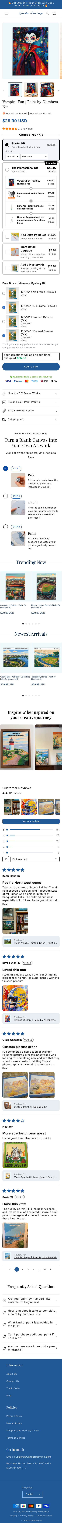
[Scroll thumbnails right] (55, 806)
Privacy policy (27, 1516)
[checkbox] (31, 236)
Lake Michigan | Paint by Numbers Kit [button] (35, 1257)
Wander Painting (29, 1512)
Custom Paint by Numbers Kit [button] (30, 1107)
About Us (11, 1374)
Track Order (13, 1388)
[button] (6, 13)
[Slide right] (58, 90)
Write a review (31, 821)
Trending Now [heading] (31, 562)
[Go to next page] (51, 1269)
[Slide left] (3, 90)
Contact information (32, 1520)
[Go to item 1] (12, 807)
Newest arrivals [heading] (31, 633)
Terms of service (44, 1516)
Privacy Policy (14, 1416)
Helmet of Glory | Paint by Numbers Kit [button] (34, 1020)
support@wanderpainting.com (32, 1456)
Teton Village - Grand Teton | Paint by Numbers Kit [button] (35, 942)
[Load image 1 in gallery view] (15, 89)
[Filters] (5, 859)
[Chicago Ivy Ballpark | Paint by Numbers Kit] (15, 586)
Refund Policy (14, 1423)
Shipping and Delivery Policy (22, 1430)
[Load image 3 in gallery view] (47, 89)
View (23, 295)
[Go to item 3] (46, 807)
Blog (8, 1395)
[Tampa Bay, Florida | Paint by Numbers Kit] (46, 658)
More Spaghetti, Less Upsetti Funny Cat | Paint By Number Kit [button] (34, 1177)
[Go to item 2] (29, 807)
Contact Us (12, 1381)
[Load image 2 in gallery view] (31, 89)
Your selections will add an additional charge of (27, 356)
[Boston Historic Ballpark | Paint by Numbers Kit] (46, 586)
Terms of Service (15, 1437)
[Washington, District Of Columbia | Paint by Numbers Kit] (15, 658)
